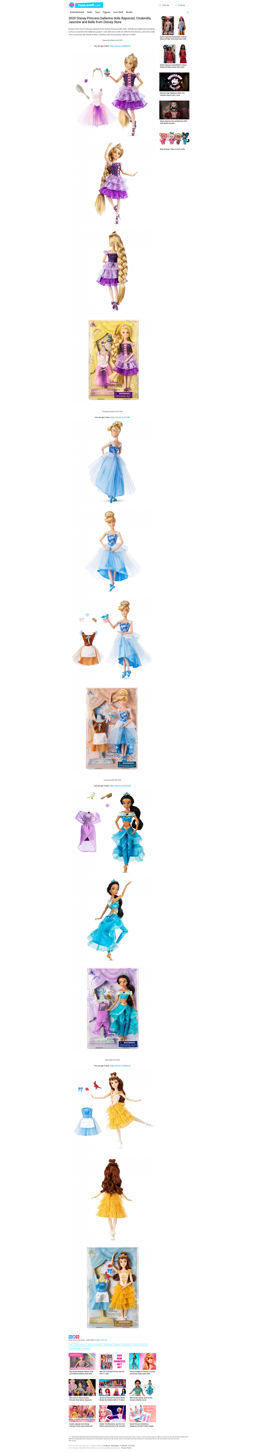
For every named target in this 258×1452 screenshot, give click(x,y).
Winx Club (176, 1438)
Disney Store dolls (75, 1349)
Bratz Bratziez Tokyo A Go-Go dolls (172, 149)
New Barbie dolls (129, 1438)
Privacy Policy (126, 1448)
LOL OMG (157, 1437)
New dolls (136, 1438)
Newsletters (115, 1446)
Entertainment (77, 12)
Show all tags (72, 1440)
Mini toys (179, 1437)
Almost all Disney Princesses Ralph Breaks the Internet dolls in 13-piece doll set (112, 1399)
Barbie (73, 1437)
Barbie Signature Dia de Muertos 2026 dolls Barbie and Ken (173, 122)
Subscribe (165, 5)
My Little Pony (120, 1438)
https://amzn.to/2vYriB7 (120, 417)
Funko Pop (145, 1437)
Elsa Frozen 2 (132, 1437)
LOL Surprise (163, 1437)
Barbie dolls (78, 1437)
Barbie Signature (86, 1437)
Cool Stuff (118, 12)
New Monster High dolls (156, 1438)
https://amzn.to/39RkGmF (120, 46)
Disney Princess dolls (94, 1345)
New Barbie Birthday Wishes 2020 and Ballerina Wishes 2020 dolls (81, 1373)
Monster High (102, 1438)
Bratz (92, 1437)
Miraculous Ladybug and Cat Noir (89, 1438)
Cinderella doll (107, 1345)
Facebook (181, 5)
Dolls (89, 12)
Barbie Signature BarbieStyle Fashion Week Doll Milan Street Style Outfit (173, 66)
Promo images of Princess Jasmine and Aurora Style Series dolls (142, 1373)
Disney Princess (80, 1345)
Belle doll (117, 1345)
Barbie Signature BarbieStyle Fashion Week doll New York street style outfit (173, 38)
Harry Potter (151, 1437)
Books (129, 12)
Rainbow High (167, 1438)
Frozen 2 (139, 1437)
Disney (96, 1437)
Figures (106, 12)
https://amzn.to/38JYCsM (120, 786)
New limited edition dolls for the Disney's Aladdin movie (141, 1399)
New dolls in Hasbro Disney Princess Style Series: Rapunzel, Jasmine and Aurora (80, 1399)
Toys (97, 12)
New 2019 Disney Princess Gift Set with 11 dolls (112, 1373)
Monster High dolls (111, 1438)
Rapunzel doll (127, 1345)
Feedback (106, 1446)
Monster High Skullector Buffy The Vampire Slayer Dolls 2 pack (172, 94)
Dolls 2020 (86, 1349)
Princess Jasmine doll (140, 1345)
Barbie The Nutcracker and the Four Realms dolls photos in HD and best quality (112, 1425)
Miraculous (185, 1437)
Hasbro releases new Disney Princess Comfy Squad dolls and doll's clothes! (81, 1425)
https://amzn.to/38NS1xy (120, 1065)
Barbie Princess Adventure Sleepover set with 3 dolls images (141, 1425)
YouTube (131, 1446)
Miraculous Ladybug (74, 1438)
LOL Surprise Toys (172, 1437)
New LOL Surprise (144, 1438)
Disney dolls (101, 1437)
